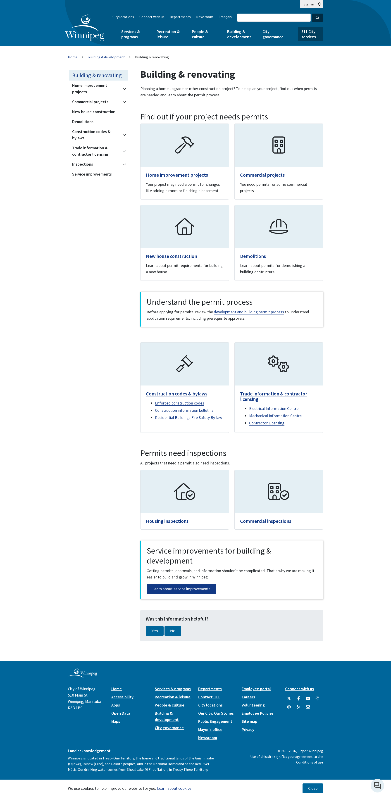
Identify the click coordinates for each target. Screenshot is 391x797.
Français (225, 16)
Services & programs (130, 34)
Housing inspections (167, 521)
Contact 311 (209, 696)
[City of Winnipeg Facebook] (298, 698)
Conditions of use (309, 762)
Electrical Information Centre (273, 408)
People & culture (200, 34)
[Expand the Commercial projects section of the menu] (124, 101)
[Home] (84, 27)
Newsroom (204, 16)
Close (312, 788)
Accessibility (122, 696)
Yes (154, 631)
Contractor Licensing (266, 423)
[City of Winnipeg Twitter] (289, 698)
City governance (273, 34)
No (172, 631)
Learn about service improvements (181, 588)
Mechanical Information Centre (275, 415)
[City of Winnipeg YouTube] (308, 698)
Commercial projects (90, 101)
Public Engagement (215, 721)
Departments (180, 16)
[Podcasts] (289, 707)
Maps (115, 721)
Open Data (120, 713)
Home (72, 57)
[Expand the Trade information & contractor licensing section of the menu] (124, 151)
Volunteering (253, 705)
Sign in (309, 4)
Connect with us (151, 16)
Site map (249, 721)
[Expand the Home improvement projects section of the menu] (124, 88)
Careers (248, 696)
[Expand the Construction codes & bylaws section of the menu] (124, 134)
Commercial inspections (265, 521)
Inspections (82, 164)
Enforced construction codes (179, 403)
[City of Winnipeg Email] (308, 707)
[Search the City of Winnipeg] (317, 18)
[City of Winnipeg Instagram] (317, 698)
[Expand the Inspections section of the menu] (124, 164)
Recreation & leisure (168, 34)
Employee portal (256, 688)
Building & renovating (97, 75)
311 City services (308, 34)
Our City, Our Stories (216, 713)
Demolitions (82, 121)
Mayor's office (210, 729)
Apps (115, 705)
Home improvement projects (89, 88)
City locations (123, 16)
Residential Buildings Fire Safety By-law (188, 417)
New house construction (93, 111)
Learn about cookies (174, 788)
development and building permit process (249, 311)
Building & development (239, 34)
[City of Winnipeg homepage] (82, 676)
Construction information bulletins (184, 410)
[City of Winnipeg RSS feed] (298, 707)
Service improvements (92, 174)
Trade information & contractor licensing (90, 151)
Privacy (248, 729)
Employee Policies (258, 713)
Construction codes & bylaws (91, 134)
